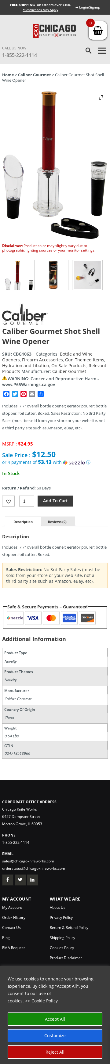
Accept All (55, 1019)
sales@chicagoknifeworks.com (28, 861)
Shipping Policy (62, 937)
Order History (13, 917)
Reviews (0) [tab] (57, 521)
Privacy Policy (61, 917)
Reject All (55, 1052)
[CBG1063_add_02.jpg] (87, 275)
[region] (55, 1015)
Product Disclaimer (66, 957)
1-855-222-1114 (19, 55)
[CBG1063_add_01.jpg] (53, 275)
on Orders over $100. (40, 4)
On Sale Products (68, 365)
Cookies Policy (62, 947)
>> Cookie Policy (41, 1001)
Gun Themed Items (84, 360)
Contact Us (11, 927)
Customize (55, 1035)
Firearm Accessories (42, 360)
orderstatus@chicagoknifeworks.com (33, 868)
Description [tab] (23, 521)
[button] (55, 462)
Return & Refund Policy (69, 927)
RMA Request (13, 947)
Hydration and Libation (25, 365)
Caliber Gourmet (34, 74)
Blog (6, 937)
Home (8, 74)
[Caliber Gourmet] (25, 323)
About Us (57, 907)
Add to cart (55, 500)
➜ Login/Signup (87, 7)
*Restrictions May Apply (40, 10)
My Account (12, 907)
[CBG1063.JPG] (19, 275)
